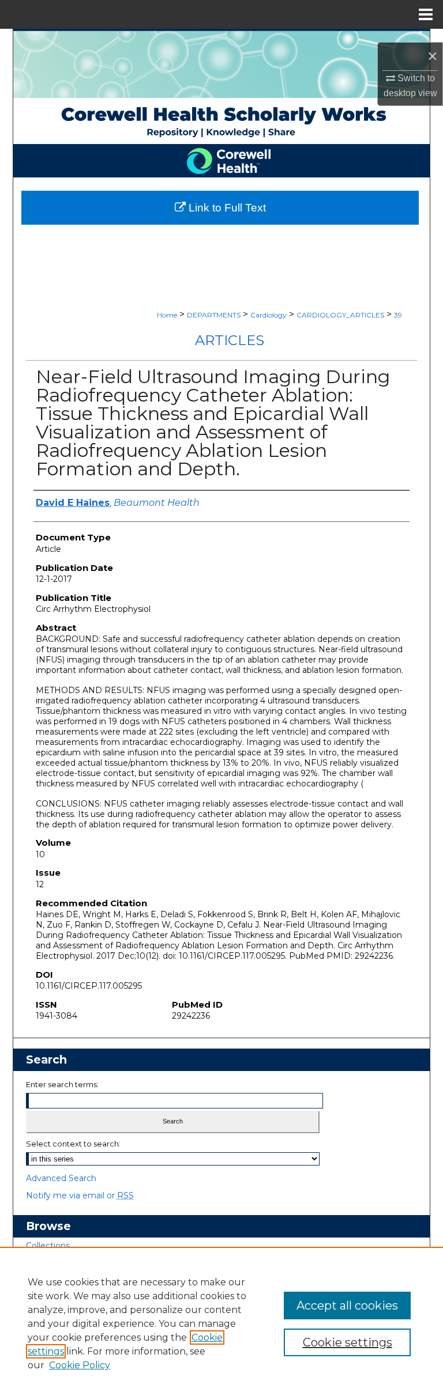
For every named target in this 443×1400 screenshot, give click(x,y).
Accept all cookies (347, 1305)
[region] (221, 1323)
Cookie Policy (79, 1365)
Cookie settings (347, 1342)
